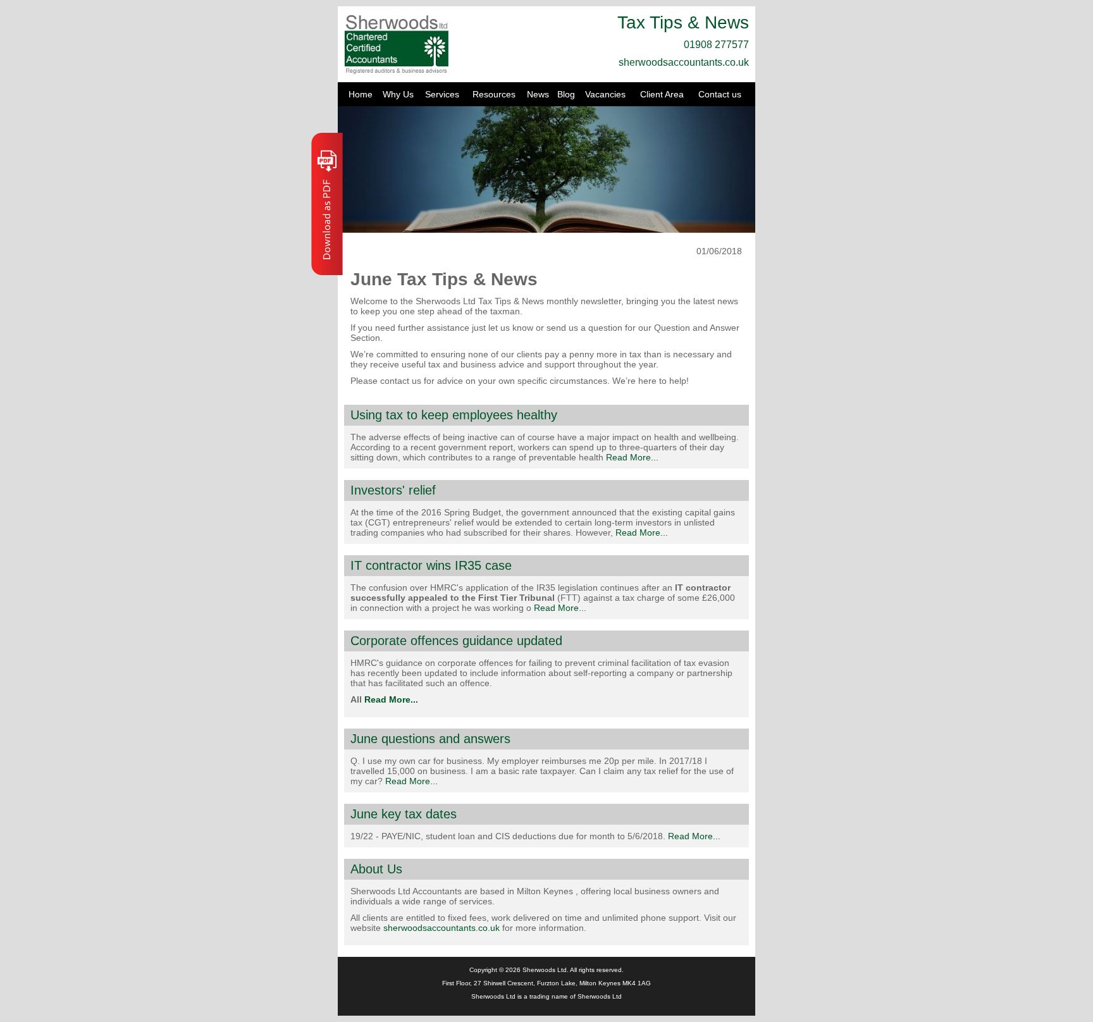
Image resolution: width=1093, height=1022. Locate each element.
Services (442, 94)
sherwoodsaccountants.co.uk (684, 62)
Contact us (719, 94)
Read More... (632, 457)
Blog (566, 94)
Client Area (662, 94)
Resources (494, 94)
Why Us (398, 94)
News (538, 94)
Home (361, 94)
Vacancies (605, 94)
